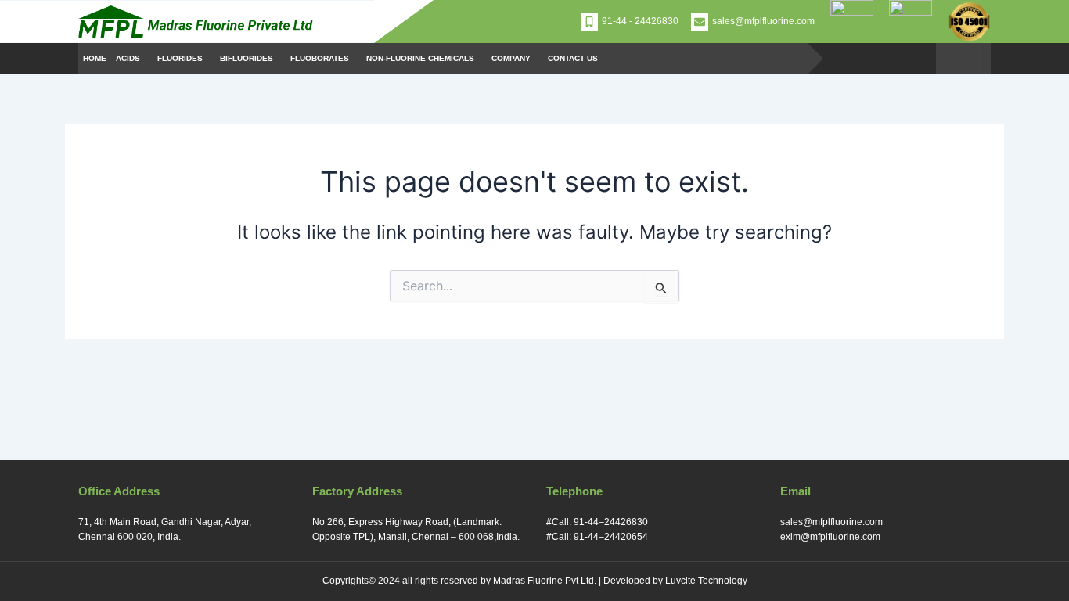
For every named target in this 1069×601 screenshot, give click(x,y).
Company (511, 58)
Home (94, 58)
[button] (132, 58)
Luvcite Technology (706, 580)
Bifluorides (246, 58)
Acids (128, 58)
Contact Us (573, 58)
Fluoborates (319, 58)
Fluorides (180, 58)
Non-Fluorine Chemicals (420, 58)
